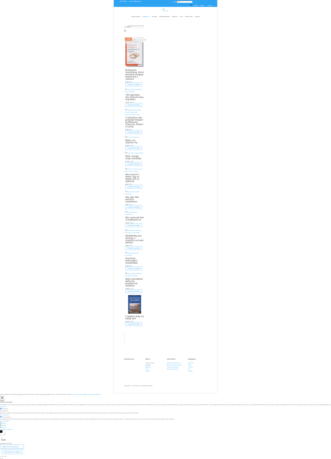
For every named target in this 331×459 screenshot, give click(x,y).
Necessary (5, 409)
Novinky (154, 16)
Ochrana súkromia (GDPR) (174, 365)
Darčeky (190, 371)
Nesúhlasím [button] (97, 394)
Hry (189, 369)
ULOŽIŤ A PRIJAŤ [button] (4, 421)
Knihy (189, 365)
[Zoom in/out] (0, 456)
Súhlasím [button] (90, 394)
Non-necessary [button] (4, 415)
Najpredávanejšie (164, 16)
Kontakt (197, 16)
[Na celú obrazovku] (2, 456)
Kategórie (145, 16)
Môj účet (196, 5)
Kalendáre (191, 363)
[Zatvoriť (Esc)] (6, 456)
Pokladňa (202, 5)
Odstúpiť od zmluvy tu (6, 429)
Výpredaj (174, 16)
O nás (181, 16)
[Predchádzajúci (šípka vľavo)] (0, 458)
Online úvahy (189, 16)
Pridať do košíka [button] (133, 84)
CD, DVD (190, 367)
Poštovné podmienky (173, 367)
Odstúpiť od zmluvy (172, 369)
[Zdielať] (4, 456)
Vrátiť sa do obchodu (10, 446)
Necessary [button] (3, 406)
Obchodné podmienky (173, 363)
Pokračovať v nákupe (12, 452)
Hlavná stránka (135, 16)
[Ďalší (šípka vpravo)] (2, 458)
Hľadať (175, 2)
